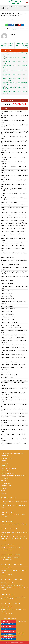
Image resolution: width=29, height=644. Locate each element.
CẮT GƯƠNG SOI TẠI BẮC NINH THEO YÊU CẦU (13, 129)
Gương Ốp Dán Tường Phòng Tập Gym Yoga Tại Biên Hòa (14, 272)
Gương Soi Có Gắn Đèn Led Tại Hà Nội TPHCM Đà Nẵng (14, 287)
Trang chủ (3, 7)
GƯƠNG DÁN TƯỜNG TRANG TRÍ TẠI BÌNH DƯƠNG (12, 208)
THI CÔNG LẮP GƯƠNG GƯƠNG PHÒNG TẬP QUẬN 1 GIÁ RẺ (13, 393)
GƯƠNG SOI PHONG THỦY (8, 319)
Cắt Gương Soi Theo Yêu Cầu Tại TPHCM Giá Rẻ (13, 145)
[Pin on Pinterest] (19, 25)
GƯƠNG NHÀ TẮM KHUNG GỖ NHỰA (11, 264)
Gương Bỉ (3, 460)
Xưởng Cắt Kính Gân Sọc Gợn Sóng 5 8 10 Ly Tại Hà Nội (14, 426)
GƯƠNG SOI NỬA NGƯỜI (7, 314)
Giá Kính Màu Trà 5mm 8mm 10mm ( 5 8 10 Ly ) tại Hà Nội (14, 180)
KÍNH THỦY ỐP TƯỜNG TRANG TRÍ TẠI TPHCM (13, 380)
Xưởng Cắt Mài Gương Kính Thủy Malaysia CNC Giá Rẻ (13, 444)
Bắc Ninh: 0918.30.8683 (7, 624)
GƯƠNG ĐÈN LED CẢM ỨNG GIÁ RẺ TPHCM (12, 231)
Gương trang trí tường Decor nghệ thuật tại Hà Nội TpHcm (13, 368)
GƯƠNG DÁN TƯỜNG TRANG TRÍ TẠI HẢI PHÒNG (14, 223)
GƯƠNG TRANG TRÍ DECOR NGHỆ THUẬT (12, 355)
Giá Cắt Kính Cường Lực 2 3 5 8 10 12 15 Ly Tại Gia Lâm (14, 153)
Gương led (4, 488)
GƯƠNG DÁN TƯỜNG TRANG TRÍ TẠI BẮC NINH (14, 205)
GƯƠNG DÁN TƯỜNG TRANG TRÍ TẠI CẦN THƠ (13, 212)
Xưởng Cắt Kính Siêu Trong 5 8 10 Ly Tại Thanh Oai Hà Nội (13, 439)
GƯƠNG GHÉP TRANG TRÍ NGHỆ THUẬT (11, 243)
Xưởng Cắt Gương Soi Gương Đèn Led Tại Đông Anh (13, 410)
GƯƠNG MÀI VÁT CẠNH (7, 257)
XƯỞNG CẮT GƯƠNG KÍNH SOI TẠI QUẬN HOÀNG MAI (14, 405)
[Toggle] (27, 372)
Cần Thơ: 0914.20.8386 (7, 639)
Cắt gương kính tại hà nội (7, 473)
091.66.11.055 (9, 575)
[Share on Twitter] (12, 25)
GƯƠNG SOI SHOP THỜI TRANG (9, 322)
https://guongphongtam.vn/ (18, 475)
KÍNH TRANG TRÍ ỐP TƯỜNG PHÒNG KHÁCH (13, 383)
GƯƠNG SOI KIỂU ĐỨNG (7, 299)
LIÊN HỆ (3, 385)
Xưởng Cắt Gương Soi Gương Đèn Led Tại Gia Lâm (14, 413)
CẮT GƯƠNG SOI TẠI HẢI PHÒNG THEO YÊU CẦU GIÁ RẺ (14, 137)
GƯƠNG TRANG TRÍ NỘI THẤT (9, 362)
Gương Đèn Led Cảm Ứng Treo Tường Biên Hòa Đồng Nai (13, 235)
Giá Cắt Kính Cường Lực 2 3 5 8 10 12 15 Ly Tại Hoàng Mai (13, 158)
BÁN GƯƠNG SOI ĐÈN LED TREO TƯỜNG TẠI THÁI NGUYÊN (7, 45)
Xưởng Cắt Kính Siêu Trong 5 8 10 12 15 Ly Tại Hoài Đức (13, 435)
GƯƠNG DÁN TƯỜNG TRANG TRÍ (10, 202)
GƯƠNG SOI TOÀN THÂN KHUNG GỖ (11, 328)
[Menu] (27, 2)
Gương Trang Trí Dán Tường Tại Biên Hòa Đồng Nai (14, 351)
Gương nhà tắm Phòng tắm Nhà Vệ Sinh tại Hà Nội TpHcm (14, 268)
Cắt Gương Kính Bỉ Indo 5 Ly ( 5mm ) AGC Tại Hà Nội (13, 112)
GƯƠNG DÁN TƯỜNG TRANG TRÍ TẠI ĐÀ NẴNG (13, 215)
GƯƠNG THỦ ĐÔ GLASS (17, 28)
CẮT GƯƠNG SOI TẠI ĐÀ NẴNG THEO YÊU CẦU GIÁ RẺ (14, 133)
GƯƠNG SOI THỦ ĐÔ (14, 2)
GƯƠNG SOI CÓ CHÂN (7, 283)
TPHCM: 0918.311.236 (7, 634)
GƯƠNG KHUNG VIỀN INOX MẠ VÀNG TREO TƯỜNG (12, 249)
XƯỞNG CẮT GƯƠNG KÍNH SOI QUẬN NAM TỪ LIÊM (13, 401)
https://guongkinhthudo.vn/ (8, 468)
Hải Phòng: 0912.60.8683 (7, 626)
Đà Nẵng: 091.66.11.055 (7, 629)
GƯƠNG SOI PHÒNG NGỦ (8, 317)
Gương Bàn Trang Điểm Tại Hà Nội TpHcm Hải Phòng (13, 190)
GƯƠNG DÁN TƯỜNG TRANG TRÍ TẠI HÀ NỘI (13, 220)
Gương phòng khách (6, 458)
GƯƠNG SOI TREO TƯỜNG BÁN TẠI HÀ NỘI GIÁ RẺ (14, 345)
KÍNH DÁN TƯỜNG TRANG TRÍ (9, 374)
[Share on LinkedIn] (22, 25)
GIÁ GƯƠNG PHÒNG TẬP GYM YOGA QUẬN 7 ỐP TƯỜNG (14, 171)
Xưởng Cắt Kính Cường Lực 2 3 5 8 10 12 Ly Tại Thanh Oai (13, 421)
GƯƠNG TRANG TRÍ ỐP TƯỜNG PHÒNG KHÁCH (13, 365)
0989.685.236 (8, 550)
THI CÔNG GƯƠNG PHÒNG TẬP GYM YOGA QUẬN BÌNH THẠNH (14, 389)
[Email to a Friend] (16, 25)
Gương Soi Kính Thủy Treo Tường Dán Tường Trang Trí (13, 302)
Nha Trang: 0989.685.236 (7, 631)
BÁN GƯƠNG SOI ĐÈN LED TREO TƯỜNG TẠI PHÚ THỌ (22, 45)
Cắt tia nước (4, 493)
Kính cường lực (5, 478)
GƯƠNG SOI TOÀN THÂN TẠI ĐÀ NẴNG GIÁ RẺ (13, 335)
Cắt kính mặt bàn (5, 470)
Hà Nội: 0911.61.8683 (6, 621)
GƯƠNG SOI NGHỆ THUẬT (8, 306)
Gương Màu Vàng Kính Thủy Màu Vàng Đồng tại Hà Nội (14, 261)
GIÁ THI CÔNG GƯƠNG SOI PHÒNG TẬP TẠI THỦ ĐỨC (14, 185)
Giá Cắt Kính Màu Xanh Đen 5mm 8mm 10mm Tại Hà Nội (14, 167)
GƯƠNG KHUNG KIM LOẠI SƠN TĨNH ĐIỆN (12, 245)
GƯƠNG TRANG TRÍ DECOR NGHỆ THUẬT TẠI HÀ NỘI (14, 358)
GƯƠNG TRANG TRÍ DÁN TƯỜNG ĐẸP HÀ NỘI (13, 347)
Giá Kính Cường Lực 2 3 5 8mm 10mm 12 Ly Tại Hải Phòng (14, 176)
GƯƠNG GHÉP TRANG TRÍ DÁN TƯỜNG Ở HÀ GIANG (13, 239)
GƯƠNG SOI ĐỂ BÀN (6, 296)
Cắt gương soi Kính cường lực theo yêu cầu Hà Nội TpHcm (14, 126)
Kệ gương (3, 490)
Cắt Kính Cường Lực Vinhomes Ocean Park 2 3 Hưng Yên (13, 149)
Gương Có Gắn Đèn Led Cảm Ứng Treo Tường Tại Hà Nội (14, 194)
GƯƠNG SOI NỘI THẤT (7, 311)
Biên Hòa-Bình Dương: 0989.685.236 (8, 636)
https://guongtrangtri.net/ (17, 453)
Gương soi (4, 465)
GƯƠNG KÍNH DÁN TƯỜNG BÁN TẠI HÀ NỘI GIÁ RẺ (14, 254)
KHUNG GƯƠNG (5, 372)
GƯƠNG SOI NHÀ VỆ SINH (8, 309)
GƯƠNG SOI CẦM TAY (7, 281)
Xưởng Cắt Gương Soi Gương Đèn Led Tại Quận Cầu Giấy (13, 417)
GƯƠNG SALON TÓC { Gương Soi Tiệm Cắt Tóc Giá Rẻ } (14, 277)
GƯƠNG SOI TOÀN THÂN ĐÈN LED (10, 325)
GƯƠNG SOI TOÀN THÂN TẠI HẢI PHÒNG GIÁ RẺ (14, 337)
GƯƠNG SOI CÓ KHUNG (7, 291)
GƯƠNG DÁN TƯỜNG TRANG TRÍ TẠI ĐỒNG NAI (14, 218)
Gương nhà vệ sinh (6, 485)
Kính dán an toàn (5, 483)
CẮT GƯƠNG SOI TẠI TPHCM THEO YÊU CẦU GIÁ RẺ (14, 142)
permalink (14, 29)
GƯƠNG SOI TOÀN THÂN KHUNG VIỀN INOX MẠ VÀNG (14, 331)
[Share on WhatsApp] (6, 25)
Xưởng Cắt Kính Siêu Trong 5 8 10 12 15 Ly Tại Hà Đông (14, 430)
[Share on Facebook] (9, 25)
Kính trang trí (4, 463)
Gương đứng (4, 455)
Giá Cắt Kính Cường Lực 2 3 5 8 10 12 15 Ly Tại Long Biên (13, 162)
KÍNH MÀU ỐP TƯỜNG (7, 377)
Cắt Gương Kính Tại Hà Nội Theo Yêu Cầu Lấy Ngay (13, 121)
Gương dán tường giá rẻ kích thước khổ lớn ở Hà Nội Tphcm (14, 199)
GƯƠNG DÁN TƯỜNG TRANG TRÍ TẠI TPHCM (13, 226)
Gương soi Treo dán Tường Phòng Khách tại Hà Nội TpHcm (13, 341)
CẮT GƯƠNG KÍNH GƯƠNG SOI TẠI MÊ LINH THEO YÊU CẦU (14, 117)
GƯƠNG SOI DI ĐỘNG (7, 293)
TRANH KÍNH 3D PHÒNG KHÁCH (9, 397)
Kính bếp (3, 480)
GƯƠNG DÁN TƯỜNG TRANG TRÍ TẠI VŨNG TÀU (14, 228)
